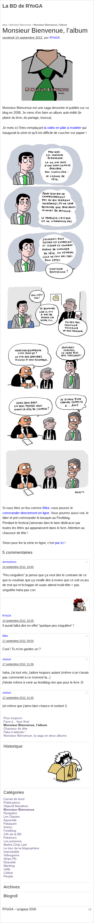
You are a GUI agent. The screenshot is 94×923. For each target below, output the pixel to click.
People (8, 876)
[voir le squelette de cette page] (90, 909)
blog (4, 24)
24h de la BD (12, 834)
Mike (5, 635)
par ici (59, 543)
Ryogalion (10, 813)
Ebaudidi (9, 862)
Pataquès (10, 823)
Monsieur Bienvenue (20, 24)
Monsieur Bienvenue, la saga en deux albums (35, 735)
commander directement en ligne (25, 513)
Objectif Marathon (15, 806)
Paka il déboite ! (14, 732)
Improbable (11, 851)
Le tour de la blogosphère (21, 848)
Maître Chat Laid (15, 844)
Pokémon (10, 837)
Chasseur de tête (15, 728)
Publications (11, 802)
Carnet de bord (13, 799)
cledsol (6, 659)
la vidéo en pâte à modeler (62, 128)
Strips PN (9, 858)
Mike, (46, 508)
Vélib (6, 869)
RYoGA (55, 37)
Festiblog (9, 830)
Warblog (9, 865)
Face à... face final (16, 721)
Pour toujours (12, 718)
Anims (7, 827)
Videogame (11, 855)
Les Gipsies (11, 816)
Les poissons (12, 841)
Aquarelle (10, 820)
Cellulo (8, 872)
